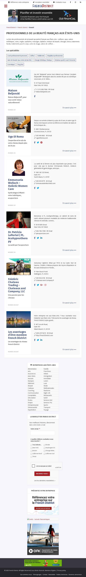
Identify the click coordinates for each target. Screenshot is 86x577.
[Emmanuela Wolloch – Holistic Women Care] (18, 167)
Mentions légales (50, 570)
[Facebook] (34, 96)
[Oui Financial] (43, 15)
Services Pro (48, 403)
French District (22, 27)
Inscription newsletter (42, 2)
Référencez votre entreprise (19, 2)
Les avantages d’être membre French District (17, 335)
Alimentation (32, 369)
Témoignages (37, 574)
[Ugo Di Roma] (18, 124)
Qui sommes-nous (26, 574)
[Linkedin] (41, 237)
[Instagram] (45, 284)
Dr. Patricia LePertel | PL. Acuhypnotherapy (18, 237)
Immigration (48, 376)
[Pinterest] (41, 142)
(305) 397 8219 (41, 333)
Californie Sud (50, 453)
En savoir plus (69, 107)
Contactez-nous (60, 2)
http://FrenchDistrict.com (44, 335)
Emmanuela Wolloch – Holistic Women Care (18, 184)
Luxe (45, 383)
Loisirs (46, 381)
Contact (45, 574)
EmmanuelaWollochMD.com (45, 183)
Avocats (30, 378)
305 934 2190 (40, 278)
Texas (34, 456)
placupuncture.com (42, 233)
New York (35, 448)
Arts (29, 371)
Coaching (31, 391)
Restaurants (48, 395)
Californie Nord (37, 453)
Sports (46, 405)
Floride (48, 445)
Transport (47, 407)
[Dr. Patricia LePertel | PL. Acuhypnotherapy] (18, 219)
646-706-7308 (41, 231)
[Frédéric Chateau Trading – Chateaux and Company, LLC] (18, 266)
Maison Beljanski (14, 92)
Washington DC (50, 448)
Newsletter (51, 574)
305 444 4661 (40, 136)
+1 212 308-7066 (41, 89)
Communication (33, 393)
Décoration (32, 398)
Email (52, 89)
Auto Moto (31, 376)
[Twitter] (38, 142)
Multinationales (49, 388)
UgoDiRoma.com (42, 138)
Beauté (30, 386)
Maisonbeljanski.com (43, 92)
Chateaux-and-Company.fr (45, 280)
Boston (35, 450)
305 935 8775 (40, 181)
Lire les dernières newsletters (44, 481)
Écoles (30, 400)
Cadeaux (31, 388)
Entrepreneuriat (33, 405)
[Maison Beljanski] (18, 78)
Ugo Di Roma (16, 136)
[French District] (43, 6)
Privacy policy (61, 570)
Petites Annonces (62, 574)
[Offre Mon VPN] (43, 563)
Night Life (47, 393)
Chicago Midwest (50, 450)
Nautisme (47, 391)
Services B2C (48, 400)
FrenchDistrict (11, 27)
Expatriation (32, 410)
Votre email (35, 429)
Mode (46, 386)
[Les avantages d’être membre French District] (18, 319)
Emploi (30, 403)
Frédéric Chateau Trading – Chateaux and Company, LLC (17, 285)
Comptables (32, 395)
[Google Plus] (41, 284)
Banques (31, 381)
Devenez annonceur (75, 574)
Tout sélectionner (37, 445)
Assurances (32, 374)
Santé (46, 398)
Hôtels (46, 374)
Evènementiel (32, 407)
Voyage (46, 410)
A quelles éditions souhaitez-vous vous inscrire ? (42, 440)
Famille (46, 369)
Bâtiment (31, 383)
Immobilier (47, 378)
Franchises (47, 371)
